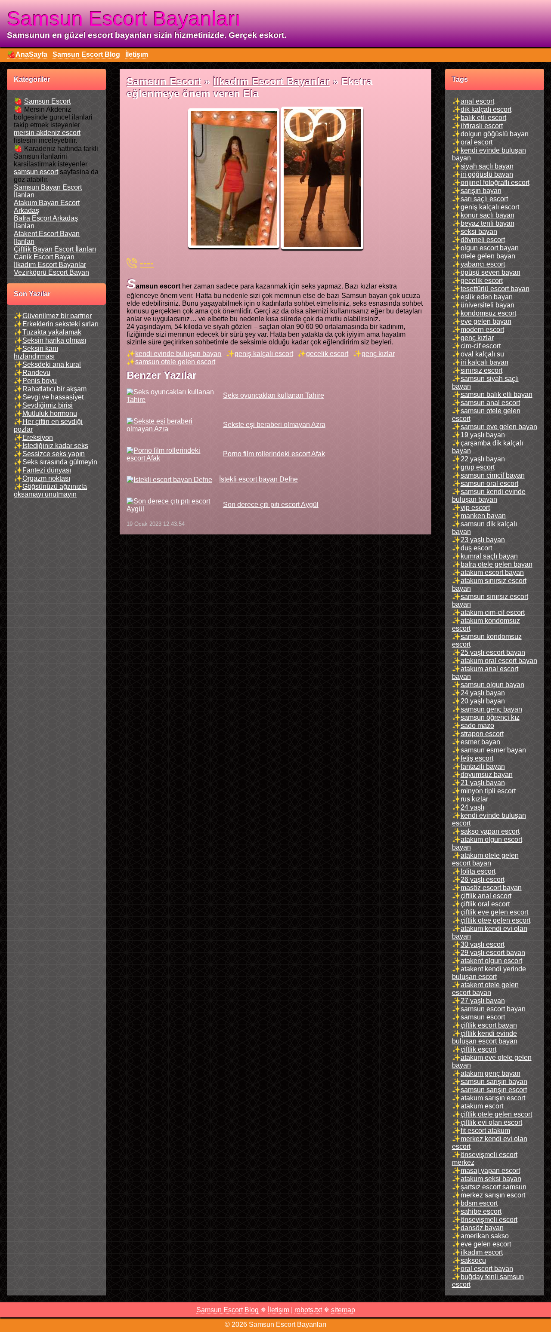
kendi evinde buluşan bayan (178, 353)
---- (147, 263)
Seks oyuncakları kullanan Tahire (273, 395)
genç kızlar (378, 353)
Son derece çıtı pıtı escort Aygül (270, 504)
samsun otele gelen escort (175, 361)
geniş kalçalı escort (264, 353)
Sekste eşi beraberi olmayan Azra (274, 424)
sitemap (343, 1310)
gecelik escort (327, 353)
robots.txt (308, 1310)
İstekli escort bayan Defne (258, 479)
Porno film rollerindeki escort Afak (274, 453)
